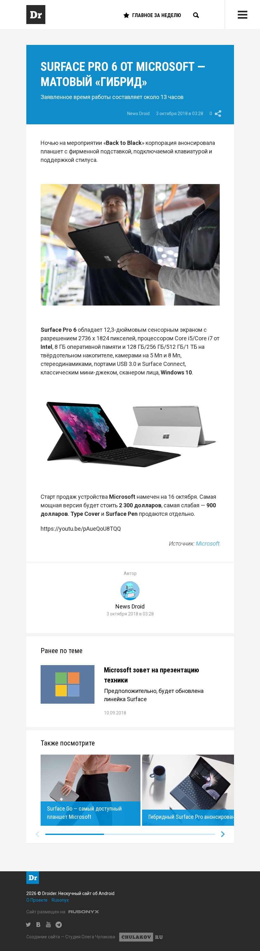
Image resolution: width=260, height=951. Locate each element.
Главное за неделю (156, 15)
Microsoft (208, 543)
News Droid (138, 113)
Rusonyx (60, 900)
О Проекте (37, 900)
